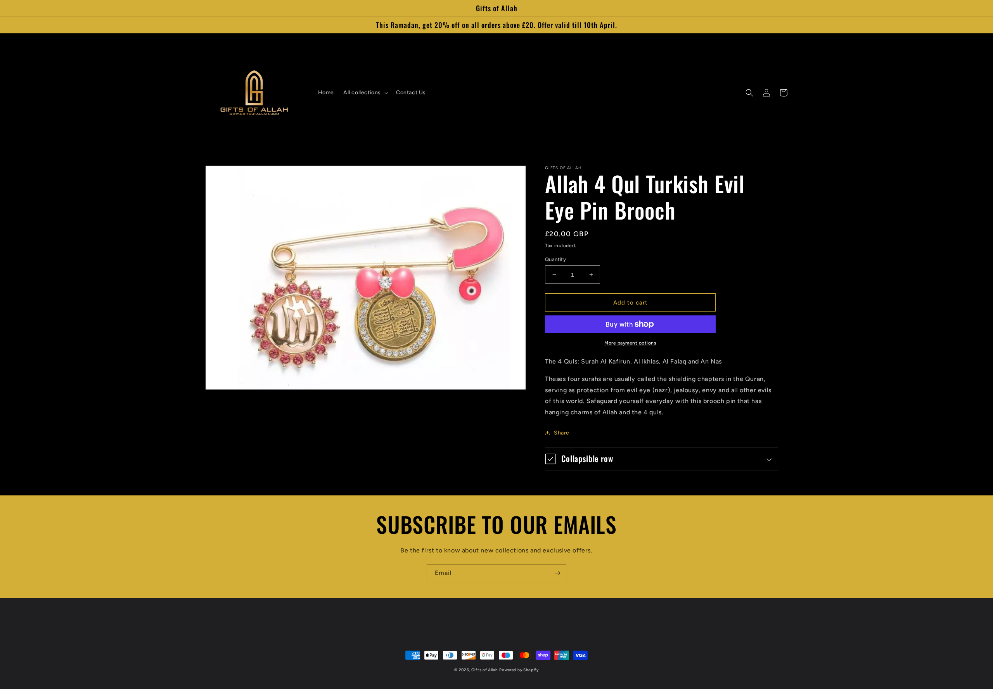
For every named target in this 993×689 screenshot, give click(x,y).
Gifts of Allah (484, 669)
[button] (365, 93)
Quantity (555, 259)
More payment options (630, 343)
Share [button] (561, 432)
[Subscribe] (557, 573)
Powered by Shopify (519, 669)
